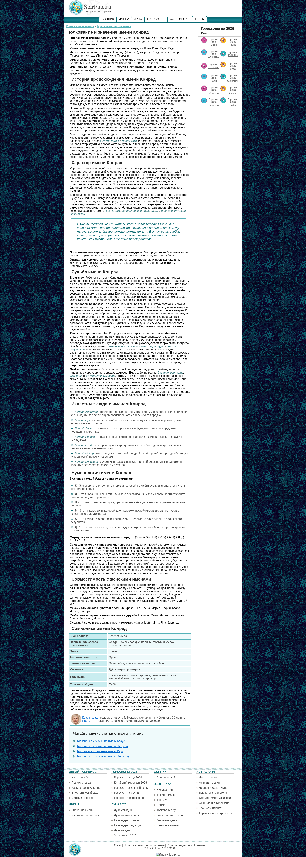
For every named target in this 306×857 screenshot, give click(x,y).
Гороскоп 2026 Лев (213, 66)
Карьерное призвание (86, 787)
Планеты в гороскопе (213, 792)
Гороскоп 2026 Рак (233, 54)
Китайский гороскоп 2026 (130, 782)
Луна (138, 19)
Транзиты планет (210, 808)
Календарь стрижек (127, 820)
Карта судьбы (80, 777)
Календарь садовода (127, 825)
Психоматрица (81, 782)
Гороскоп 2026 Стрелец (213, 90)
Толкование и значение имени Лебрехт (102, 746)
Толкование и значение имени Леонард (103, 756)
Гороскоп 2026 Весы (213, 78)
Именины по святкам (85, 815)
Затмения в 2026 (125, 835)
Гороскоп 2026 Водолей (213, 102)
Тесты (200, 19)
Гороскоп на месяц (126, 792)
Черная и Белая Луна (213, 787)
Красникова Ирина (90, 719)
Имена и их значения (80, 26)
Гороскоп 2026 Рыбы (233, 102)
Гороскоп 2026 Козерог (233, 90)
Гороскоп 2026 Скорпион (233, 78)
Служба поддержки (179, 845)
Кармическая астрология (215, 813)
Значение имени (82, 810)
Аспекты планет (209, 782)
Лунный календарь (126, 815)
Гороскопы (156, 19)
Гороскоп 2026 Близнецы (213, 54)
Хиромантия (165, 789)
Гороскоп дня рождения (129, 797)
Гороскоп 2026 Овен (213, 42)
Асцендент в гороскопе (214, 802)
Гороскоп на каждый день (131, 787)
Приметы (163, 804)
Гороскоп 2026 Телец (233, 42)
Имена (124, 19)
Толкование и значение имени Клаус (101, 741)
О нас (117, 845)
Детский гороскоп (83, 797)
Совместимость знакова (215, 797)
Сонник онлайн (167, 777)
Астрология (180, 19)
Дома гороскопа (209, 777)
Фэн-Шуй (162, 799)
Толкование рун (167, 810)
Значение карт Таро (170, 815)
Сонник (108, 19)
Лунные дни (122, 830)
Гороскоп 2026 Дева (233, 66)
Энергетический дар (85, 792)
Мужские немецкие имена (114, 26)
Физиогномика (166, 794)
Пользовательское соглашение (144, 845)
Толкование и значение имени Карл (100, 751)
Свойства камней (168, 825)
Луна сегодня (123, 810)
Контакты (200, 845)
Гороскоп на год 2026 (128, 777)
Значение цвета (167, 820)
